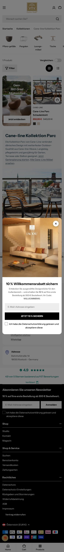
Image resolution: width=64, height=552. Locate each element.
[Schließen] (56, 223)
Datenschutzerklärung (34, 324)
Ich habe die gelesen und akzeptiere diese (34, 326)
